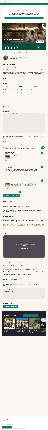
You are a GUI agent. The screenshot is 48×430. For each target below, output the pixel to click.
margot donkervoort (23, 57)
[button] (24, 123)
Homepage (5, 52)
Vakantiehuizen (10, 52)
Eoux (24, 52)
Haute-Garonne (19, 52)
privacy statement (10, 424)
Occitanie (14, 52)
